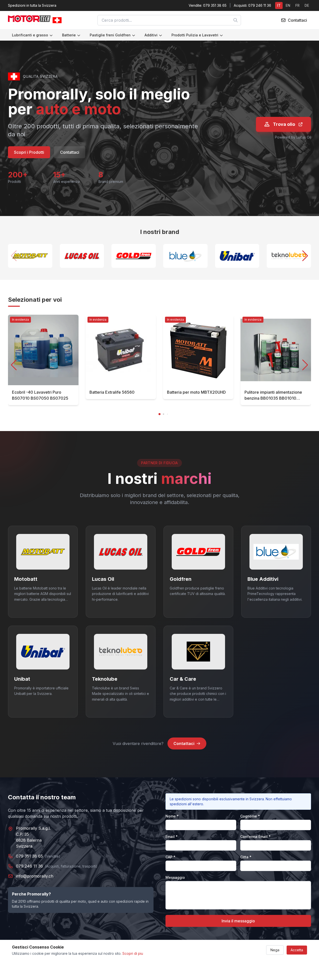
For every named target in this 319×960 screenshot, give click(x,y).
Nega (274, 950)
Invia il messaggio (238, 920)
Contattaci (69, 152)
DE (307, 5)
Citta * (245, 857)
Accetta (297, 950)
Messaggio (175, 877)
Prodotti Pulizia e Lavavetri (194, 35)
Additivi (151, 35)
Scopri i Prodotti (29, 152)
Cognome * (250, 816)
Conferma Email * (255, 836)
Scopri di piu (132, 953)
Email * (171, 836)
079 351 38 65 (29, 856)
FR (297, 5)
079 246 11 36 (29, 866)
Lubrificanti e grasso (30, 35)
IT (279, 5)
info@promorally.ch (34, 876)
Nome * (172, 816)
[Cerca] (235, 20)
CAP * (170, 857)
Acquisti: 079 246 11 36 (252, 5)
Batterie (69, 35)
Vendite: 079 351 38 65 (208, 5)
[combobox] (169, 20)
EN (288, 5)
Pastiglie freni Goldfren (110, 35)
